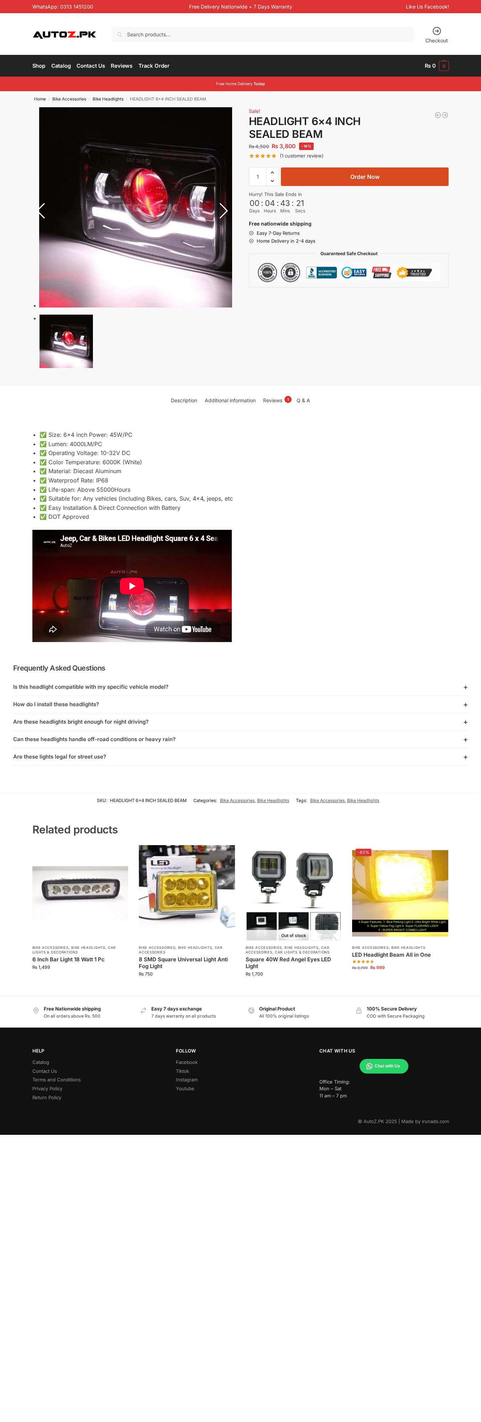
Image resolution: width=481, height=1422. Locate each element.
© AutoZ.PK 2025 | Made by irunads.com (403, 1121)
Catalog (40, 1062)
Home (40, 99)
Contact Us (44, 1071)
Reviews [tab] (276, 400)
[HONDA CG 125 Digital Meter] (445, 115)
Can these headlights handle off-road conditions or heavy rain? (240, 739)
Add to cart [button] (80, 981)
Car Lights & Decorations (302, 952)
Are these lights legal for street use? (240, 757)
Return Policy (46, 1097)
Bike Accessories (69, 99)
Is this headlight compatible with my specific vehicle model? (240, 687)
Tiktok (182, 1071)
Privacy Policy (47, 1088)
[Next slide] (224, 211)
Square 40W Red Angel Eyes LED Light (288, 963)
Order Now (365, 176)
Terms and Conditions (56, 1079)
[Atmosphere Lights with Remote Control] (437, 115)
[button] (437, 66)
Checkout (436, 40)
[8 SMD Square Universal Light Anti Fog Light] (187, 893)
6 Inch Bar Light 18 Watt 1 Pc (68, 959)
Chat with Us (387, 1066)
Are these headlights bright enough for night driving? (240, 722)
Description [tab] (184, 400)
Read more (293, 988)
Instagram (187, 1079)
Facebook (187, 1062)
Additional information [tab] (230, 400)
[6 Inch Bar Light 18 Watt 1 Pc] (80, 893)
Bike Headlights (108, 99)
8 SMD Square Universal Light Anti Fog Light (183, 963)
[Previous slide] (41, 211)
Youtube (185, 1088)
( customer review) (302, 156)
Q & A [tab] (303, 400)
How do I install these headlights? (240, 704)
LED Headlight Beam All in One (391, 954)
